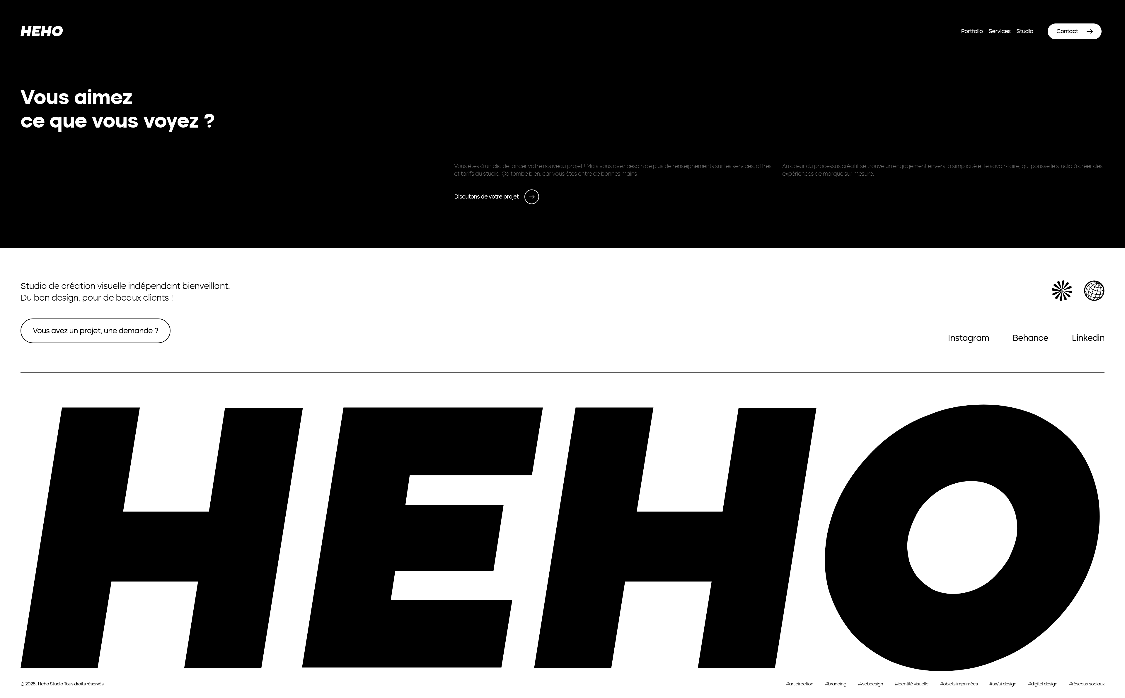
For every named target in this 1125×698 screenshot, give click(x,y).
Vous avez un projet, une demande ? (95, 331)
